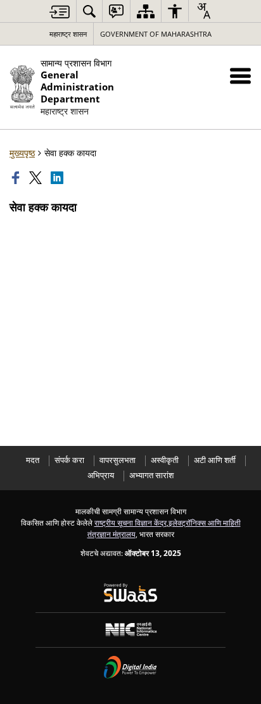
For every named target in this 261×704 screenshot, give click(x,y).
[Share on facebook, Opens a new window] (17, 177)
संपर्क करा (69, 460)
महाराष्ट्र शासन (68, 34)
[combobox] (203, 11)
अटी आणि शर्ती (215, 460)
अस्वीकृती (165, 460)
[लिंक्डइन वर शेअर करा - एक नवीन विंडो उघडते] (58, 177)
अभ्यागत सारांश (151, 475)
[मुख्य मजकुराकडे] (59, 11)
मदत (32, 460)
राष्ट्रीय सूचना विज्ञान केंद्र (130, 522)
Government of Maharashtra (156, 34)
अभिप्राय (100, 475)
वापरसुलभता (117, 460)
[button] (240, 76)
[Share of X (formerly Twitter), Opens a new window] (36, 177)
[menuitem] (89, 11)
